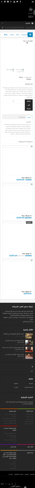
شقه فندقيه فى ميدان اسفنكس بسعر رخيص (14, 341)
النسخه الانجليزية (29, 387)
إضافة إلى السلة (29, 105)
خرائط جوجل (13, 464)
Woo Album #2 (26, 177)
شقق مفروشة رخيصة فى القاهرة (9, 429)
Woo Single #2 (26, 253)
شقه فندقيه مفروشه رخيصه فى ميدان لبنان (15, 28)
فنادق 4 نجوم (30, 417)
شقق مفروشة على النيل (10, 433)
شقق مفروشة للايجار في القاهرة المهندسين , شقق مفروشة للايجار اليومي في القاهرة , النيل (9, 455)
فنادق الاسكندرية (29, 421)
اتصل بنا (16, 387)
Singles (12, 34)
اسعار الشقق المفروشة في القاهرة (14, 334)
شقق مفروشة (12, 411)
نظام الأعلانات (12, 468)
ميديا (15, 466)
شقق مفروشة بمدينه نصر (10, 421)
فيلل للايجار (13, 447)
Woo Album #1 (26, 291)
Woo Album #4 (26, 215)
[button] (27, 42)
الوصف (29, 117)
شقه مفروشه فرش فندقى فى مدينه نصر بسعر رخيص (13, 348)
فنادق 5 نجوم (30, 419)
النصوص (16, 383)
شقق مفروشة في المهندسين (11, 436)
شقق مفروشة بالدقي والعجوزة (10, 415)
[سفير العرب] (31, 12)
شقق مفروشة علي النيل (10, 423)
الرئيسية (24, 34)
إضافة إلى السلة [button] (18, 154)
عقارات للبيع (30, 447)
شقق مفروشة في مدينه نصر (10, 441)
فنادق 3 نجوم (30, 414)
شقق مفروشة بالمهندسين (9, 418)
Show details (17, 166)
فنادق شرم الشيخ (29, 424)
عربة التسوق (30, 453)
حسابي (14, 461)
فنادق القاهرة (29, 411)
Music (18, 34)
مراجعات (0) (22, 117)
